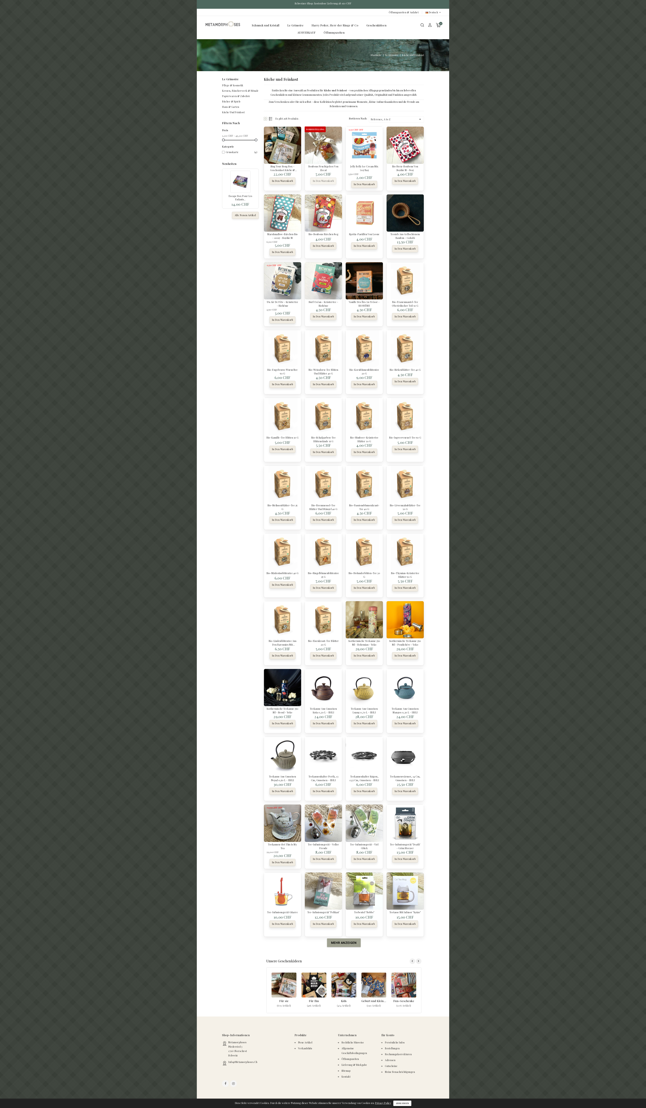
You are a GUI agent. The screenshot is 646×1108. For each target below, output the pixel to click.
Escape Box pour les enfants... (240, 197)
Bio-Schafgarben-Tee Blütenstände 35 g (323, 439)
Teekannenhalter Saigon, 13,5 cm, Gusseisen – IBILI (364, 778)
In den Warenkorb (282, 181)
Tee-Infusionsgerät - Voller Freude (323, 846)
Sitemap (346, 1070)
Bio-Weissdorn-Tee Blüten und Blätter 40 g (323, 371)
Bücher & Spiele (231, 101)
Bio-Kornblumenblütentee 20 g (364, 371)
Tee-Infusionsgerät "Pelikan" (323, 912)
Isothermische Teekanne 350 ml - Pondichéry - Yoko (405, 642)
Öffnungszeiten (334, 32)
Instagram (234, 1084)
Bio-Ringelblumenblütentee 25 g (323, 575)
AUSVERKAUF (306, 32)
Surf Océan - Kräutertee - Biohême (323, 303)
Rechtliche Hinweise (353, 1042)
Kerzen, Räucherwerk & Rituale (240, 90)
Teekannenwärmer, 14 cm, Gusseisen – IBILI (405, 778)
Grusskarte (241, 152)
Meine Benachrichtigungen (400, 1072)
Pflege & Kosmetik (232, 85)
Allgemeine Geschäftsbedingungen (354, 1051)
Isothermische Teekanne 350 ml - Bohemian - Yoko (364, 642)
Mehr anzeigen (284, 1005)
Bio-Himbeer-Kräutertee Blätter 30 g (364, 439)
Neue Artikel (305, 1042)
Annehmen (402, 1103)
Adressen (390, 1060)
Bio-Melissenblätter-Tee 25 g (282, 507)
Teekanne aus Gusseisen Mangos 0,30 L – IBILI (405, 710)
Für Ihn (314, 1001)
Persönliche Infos (395, 1042)
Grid (266, 119)
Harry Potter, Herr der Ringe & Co (335, 25)
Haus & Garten (230, 106)
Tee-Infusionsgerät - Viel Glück (364, 846)
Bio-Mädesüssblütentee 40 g (282, 573)
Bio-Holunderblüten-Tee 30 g (364, 575)
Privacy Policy (383, 1103)
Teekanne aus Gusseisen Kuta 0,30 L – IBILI (323, 710)
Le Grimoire (295, 25)
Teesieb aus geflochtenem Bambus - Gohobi (405, 236)
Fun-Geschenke (403, 1001)
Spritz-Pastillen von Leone (364, 234)
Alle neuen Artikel (245, 215)
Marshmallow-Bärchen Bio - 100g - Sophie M (282, 236)
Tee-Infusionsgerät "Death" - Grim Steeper (405, 846)
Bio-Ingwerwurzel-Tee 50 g (405, 437)
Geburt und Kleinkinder (373, 1001)
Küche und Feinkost (233, 112)
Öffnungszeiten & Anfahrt (404, 12)
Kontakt (346, 1076)
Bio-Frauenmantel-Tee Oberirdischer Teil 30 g (405, 303)
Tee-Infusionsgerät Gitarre (282, 912)
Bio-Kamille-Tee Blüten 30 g (282, 437)
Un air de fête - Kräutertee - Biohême (282, 303)
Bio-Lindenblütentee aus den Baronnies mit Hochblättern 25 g (283, 642)
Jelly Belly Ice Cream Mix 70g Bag (364, 168)
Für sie (284, 1001)
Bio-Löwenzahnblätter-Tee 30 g (405, 507)
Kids (344, 1001)
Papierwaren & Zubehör (236, 96)
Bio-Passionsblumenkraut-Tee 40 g (364, 507)
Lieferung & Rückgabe (354, 1064)
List (271, 119)
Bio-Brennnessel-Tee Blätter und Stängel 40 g (323, 507)
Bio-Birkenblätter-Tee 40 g (405, 369)
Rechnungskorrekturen (398, 1054)
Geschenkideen (376, 25)
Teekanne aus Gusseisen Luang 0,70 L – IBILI (364, 710)
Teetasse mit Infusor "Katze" (405, 912)
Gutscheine (391, 1066)
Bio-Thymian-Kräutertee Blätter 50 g (405, 575)
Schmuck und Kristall (265, 25)
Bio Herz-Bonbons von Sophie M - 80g (405, 168)
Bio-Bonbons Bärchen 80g (323, 234)
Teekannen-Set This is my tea (282, 846)
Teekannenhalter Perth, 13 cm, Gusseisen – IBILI (323, 778)
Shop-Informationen (236, 1035)
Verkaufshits (305, 1048)
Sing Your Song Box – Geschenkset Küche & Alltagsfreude (282, 168)
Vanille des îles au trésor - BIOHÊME (364, 303)
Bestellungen (392, 1048)
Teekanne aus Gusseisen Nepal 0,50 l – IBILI (282, 778)
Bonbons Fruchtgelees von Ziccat (323, 168)
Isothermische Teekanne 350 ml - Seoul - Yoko (282, 710)
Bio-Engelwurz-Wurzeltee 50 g (282, 371)
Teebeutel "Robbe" (364, 912)
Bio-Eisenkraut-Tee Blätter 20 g (323, 642)
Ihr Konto (387, 1035)
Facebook (225, 1084)
